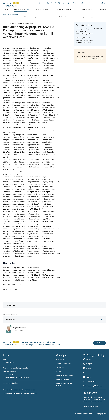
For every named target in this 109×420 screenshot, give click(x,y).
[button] (21, 10)
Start (4, 14)
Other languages (74, 3)
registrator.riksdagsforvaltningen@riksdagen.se (21, 393)
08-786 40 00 (10, 362)
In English (63, 3)
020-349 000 (9, 374)
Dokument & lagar (13, 14)
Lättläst (43, 3)
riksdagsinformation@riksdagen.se (17, 377)
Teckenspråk (52, 3)
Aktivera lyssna (94, 3)
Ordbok (85, 3)
